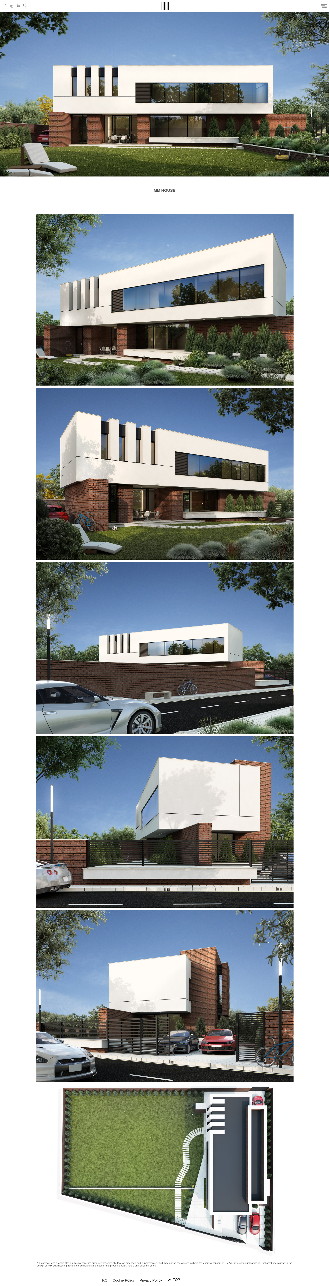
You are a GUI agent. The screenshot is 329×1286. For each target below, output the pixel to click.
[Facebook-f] (5, 6)
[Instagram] (11, 6)
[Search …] (24, 6)
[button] (323, 6)
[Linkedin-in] (18, 6)
